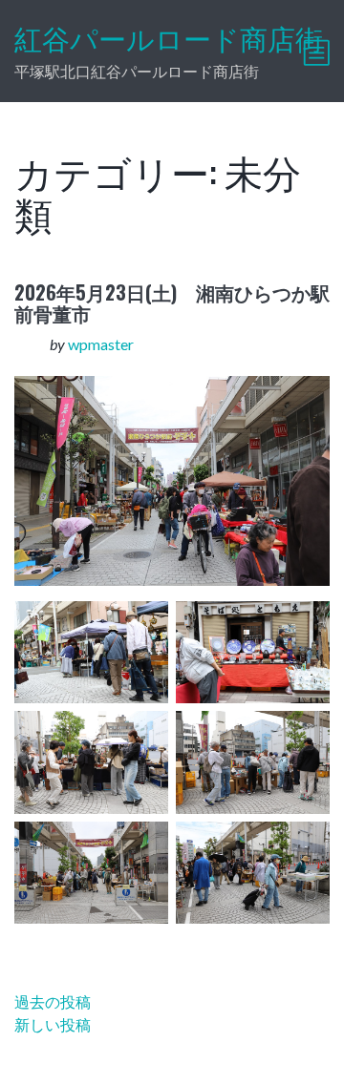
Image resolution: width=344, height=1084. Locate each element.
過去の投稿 (52, 1001)
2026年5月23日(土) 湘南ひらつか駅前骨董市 (172, 302)
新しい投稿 (52, 1024)
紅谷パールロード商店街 (168, 39)
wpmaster (101, 344)
